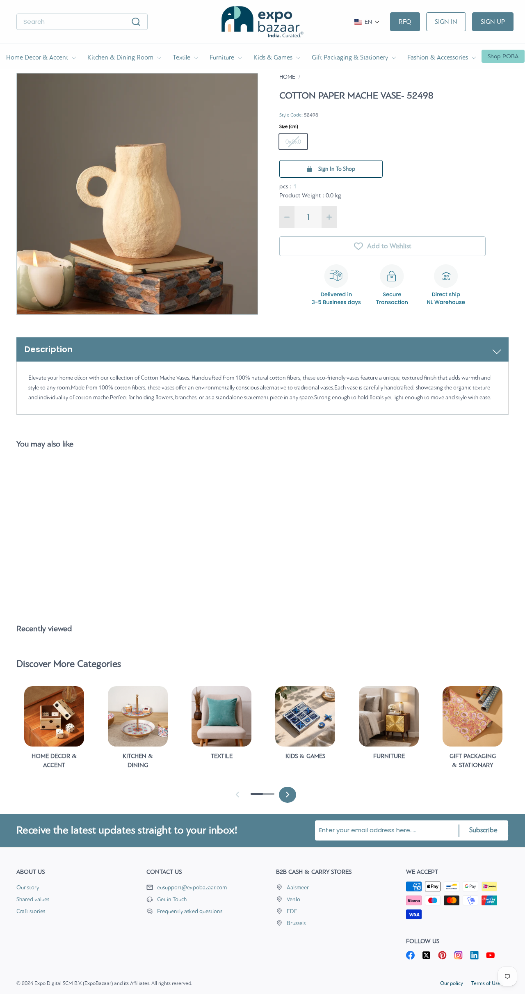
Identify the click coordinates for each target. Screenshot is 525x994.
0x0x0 (293, 141)
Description (49, 349)
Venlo (293, 899)
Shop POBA (503, 56)
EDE (292, 911)
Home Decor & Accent (38, 57)
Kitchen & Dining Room (121, 57)
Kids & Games (273, 57)
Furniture (223, 57)
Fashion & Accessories (438, 57)
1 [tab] (255, 797)
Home (287, 76)
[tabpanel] (54, 731)
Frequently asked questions (189, 911)
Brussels (296, 923)
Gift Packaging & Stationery (351, 57)
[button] (367, 22)
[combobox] (82, 22)
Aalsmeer (298, 887)
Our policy (451, 983)
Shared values (32, 899)
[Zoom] (137, 193)
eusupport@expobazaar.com (192, 887)
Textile (182, 57)
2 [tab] (266, 797)
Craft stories (30, 911)
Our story (27, 887)
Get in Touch (172, 899)
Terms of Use (485, 983)
